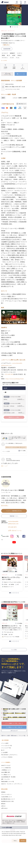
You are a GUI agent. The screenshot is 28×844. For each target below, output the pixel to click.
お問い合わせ (4, 808)
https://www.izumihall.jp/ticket (15, 379)
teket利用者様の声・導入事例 (8, 776)
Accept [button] (23, 840)
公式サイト (5, 537)
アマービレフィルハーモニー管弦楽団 (12, 490)
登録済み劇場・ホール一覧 (7, 781)
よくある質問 (4, 752)
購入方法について (22, 103)
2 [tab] (12, 26)
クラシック (4, 30)
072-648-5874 (9, 374)
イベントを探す (5, 743)
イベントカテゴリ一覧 (6, 745)
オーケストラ (11, 30)
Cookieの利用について (6, 796)
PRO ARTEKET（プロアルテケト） (9, 754)
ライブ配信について (6, 774)
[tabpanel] (14, 14)
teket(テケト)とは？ (6, 765)
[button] (10, 592)
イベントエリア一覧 (6, 747)
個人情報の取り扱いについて (8, 799)
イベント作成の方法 (6, 767)
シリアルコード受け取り (7, 757)
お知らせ (3, 806)
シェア (6, 466)
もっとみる (4, 60)
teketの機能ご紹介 (5, 772)
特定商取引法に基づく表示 (7, 801)
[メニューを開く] (25, 2)
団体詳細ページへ (14, 516)
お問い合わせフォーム (15, 530)
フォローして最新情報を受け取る (14, 510)
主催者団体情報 (6, 48)
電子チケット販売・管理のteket (9, 735)
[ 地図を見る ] (6, 44)
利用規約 (3, 792)
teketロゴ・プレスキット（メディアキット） (12, 783)
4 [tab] (17, 26)
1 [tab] (10, 26)
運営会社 (3, 803)
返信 (2, 466)
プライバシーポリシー (6, 794)
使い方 (2, 750)
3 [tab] (14, 26)
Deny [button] (15, 840)
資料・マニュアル (5, 779)
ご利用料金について (6, 770)
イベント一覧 (22, 735)
